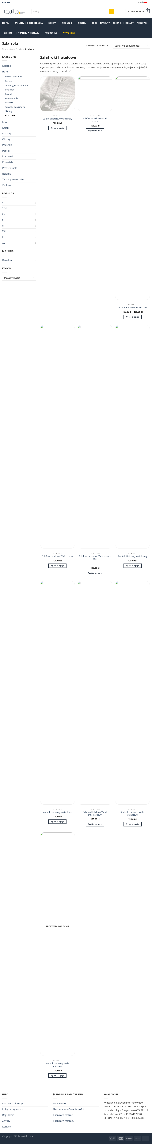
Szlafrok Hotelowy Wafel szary (132, 556)
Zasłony (19, 23)
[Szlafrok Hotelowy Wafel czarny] (57, 436)
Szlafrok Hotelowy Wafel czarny (57, 556)
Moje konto (59, 1103)
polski (141, 2)
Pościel (82, 23)
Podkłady (9, 89)
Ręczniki (117, 23)
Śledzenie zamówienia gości (68, 1109)
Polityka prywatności (13, 1109)
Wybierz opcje (57, 128)
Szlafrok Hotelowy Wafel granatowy (132, 813)
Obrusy (129, 23)
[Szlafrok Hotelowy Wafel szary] (132, 436)
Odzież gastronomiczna (16, 85)
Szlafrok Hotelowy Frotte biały (132, 307)
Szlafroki (10, 115)
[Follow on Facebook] (13, 2)
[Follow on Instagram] (15, 2)
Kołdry (52, 23)
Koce (94, 23)
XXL (4, 231)
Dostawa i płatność (12, 1103)
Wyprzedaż (69, 33)
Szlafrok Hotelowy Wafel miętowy (57, 1065)
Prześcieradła (35, 23)
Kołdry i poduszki (13, 76)
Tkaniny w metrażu (28, 33)
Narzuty (105, 23)
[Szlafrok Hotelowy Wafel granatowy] (132, 692)
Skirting (8, 111)
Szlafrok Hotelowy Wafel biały (57, 118)
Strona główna (8, 49)
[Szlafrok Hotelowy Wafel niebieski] (95, 93)
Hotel (5, 23)
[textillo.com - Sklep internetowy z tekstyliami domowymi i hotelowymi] (14, 11)
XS (3, 214)
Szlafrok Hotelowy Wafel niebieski (95, 120)
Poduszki (67, 23)
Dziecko (8, 33)
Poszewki (142, 23)
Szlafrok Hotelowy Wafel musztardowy (95, 813)
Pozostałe (51, 33)
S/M (4, 208)
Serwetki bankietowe (15, 107)
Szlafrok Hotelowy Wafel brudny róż (95, 557)
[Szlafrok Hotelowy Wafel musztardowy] (95, 692)
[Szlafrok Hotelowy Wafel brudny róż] (95, 436)
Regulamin (8, 1115)
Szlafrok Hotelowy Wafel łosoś (57, 812)
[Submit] (111, 11)
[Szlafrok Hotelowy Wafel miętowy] (57, 944)
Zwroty (6, 1120)
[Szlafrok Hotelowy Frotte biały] (132, 188)
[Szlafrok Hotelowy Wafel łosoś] (57, 692)
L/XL (4, 202)
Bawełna (7, 260)
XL (3, 242)
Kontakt (6, 2)
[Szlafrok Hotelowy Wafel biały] (57, 93)
